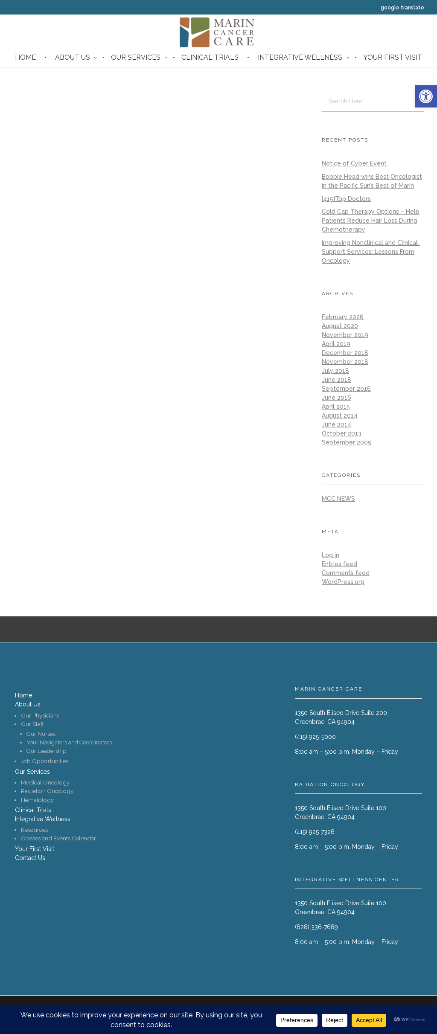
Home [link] (25, 57)
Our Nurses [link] (40, 734)
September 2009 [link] (347, 442)
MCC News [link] (338, 498)
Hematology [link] (37, 799)
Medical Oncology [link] (45, 782)
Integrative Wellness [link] (300, 57)
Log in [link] (330, 555)
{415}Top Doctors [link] (346, 198)
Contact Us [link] (30, 857)
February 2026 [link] (343, 317)
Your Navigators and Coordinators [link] (69, 742)
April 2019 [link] (336, 343)
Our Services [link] (135, 57)
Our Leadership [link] (46, 751)
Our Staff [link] (32, 723)
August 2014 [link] (340, 415)
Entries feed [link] (339, 564)
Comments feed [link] (346, 572)
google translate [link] (402, 8)
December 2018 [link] (345, 352)
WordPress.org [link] (343, 581)
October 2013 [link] (341, 433)
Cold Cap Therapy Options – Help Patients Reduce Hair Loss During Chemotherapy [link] (371, 220)
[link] (426, 96)
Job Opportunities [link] (44, 761)
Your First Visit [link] (392, 57)
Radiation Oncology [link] (47, 790)
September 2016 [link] (346, 388)
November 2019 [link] (345, 334)
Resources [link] (34, 829)
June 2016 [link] (336, 397)
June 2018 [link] (336, 379)
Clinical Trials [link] (210, 57)
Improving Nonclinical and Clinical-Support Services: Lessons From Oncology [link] (371, 251)
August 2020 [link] (340, 325)
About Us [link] (72, 57)
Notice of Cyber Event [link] (354, 163)
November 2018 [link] (345, 361)
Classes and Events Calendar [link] (58, 838)
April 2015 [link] (336, 406)
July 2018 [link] (335, 370)
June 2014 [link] (336, 424)
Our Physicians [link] (40, 715)
